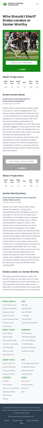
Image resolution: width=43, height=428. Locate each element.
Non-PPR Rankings (29, 340)
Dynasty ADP (26, 319)
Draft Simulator (8, 316)
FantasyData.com (28, 416)
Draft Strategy (8, 347)
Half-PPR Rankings (28, 337)
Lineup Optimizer (9, 367)
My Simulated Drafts (10, 319)
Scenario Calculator (10, 344)
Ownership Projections (30, 363)
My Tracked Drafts (10, 340)
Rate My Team (8, 323)
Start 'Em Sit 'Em (9, 363)
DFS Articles (7, 395)
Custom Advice (9, 374)
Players (5, 399)
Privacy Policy (17, 420)
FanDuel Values (28, 370)
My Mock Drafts (9, 312)
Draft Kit (6, 381)
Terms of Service (32, 420)
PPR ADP (25, 305)
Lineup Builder (27, 374)
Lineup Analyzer (9, 370)
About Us (25, 388)
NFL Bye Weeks (27, 385)
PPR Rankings (27, 333)
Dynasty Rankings (28, 347)
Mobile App (7, 326)
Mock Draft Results (10, 308)
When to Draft (8, 351)
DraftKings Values (28, 367)
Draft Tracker (8, 337)
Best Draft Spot (8, 354)
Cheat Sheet (7, 333)
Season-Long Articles (11, 388)
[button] (37, 4)
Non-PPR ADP (26, 312)
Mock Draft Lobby (9, 305)
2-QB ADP (25, 316)
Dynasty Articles (9, 392)
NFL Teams (26, 381)
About (7, 420)
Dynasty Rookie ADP (29, 323)
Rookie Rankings (28, 351)
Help (23, 392)
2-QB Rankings (27, 344)
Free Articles (7, 385)
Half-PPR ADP (26, 308)
